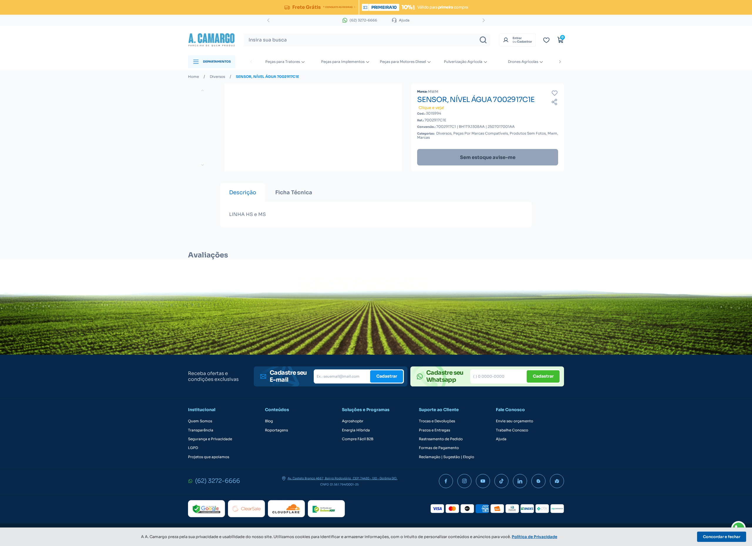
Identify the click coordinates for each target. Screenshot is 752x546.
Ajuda (501, 439)
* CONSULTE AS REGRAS (337, 7)
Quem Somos (200, 421)
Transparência (200, 430)
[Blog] (538, 481)
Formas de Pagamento (439, 448)
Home (193, 77)
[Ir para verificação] (546, 39)
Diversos (217, 77)
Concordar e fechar (721, 536)
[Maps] (557, 481)
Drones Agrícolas (523, 61)
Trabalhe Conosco (512, 430)
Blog (269, 421)
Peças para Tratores (282, 61)
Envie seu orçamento (514, 421)
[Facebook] (446, 481)
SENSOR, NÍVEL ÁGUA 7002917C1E (267, 77)
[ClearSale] (246, 508)
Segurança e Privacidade (210, 439)
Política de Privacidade (534, 536)
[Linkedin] (520, 481)
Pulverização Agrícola (463, 61)
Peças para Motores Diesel (403, 61)
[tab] (242, 192)
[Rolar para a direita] (560, 62)
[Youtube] (483, 481)
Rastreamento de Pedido (441, 439)
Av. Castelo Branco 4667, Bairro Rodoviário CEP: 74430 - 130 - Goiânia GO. (342, 478)
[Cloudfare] (286, 508)
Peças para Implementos (343, 61)
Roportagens (276, 430)
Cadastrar (386, 376)
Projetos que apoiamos (208, 457)
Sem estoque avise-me (488, 157)
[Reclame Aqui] (326, 508)
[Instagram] (464, 481)
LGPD (193, 448)
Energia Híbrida (356, 430)
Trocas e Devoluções (437, 421)
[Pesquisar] (483, 39)
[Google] (206, 508)
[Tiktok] (501, 481)
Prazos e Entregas (434, 430)
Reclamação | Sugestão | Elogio (446, 457)
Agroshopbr (352, 421)
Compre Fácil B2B (357, 439)
